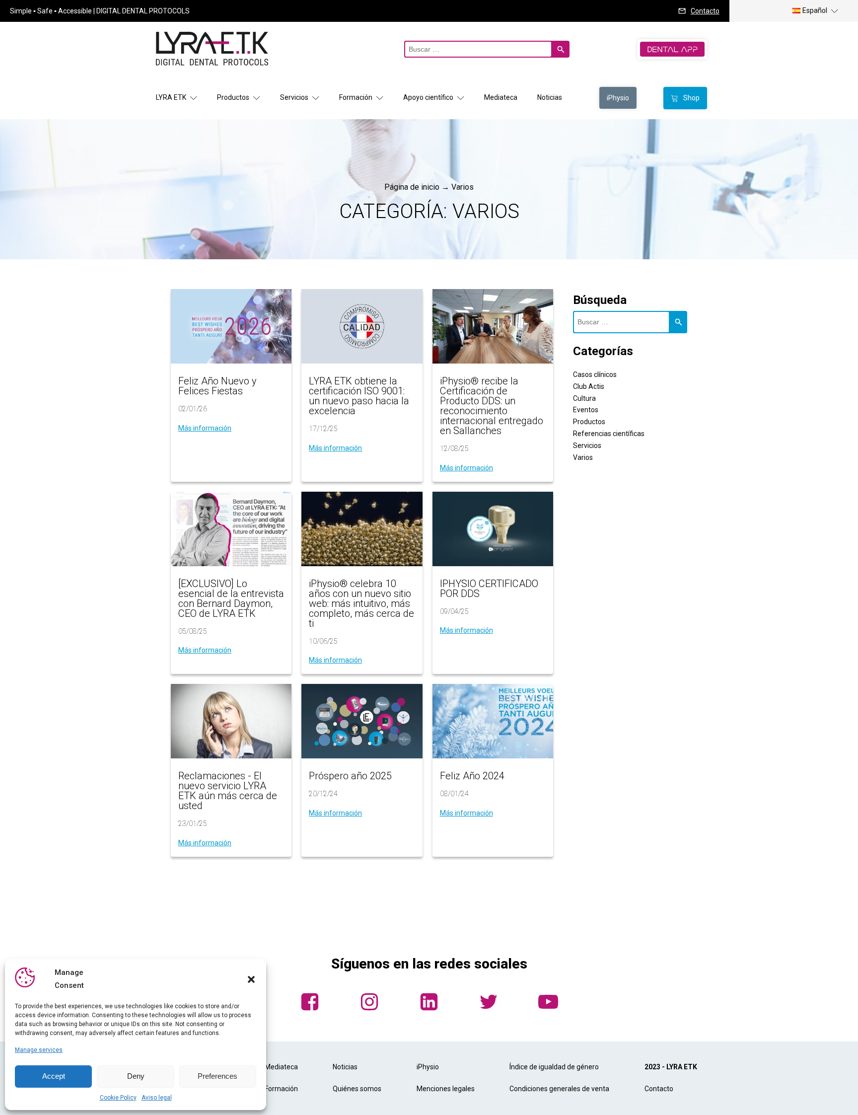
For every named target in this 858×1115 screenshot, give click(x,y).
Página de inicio (411, 187)
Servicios (294, 97)
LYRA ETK (171, 97)
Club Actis (588, 386)
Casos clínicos (595, 374)
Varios (583, 457)
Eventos (585, 410)
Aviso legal (157, 1097)
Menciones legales (446, 1089)
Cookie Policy (118, 1097)
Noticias (549, 97)
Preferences (217, 1076)
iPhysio (428, 1067)
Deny (135, 1076)
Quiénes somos (357, 1089)
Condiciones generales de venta (559, 1089)
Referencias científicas (608, 434)
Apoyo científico (428, 97)
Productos (233, 97)
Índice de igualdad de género (554, 1067)
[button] (251, 979)
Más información (204, 428)
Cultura (584, 398)
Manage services (39, 1049)
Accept (53, 1076)
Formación (355, 97)
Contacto (705, 10)
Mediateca (500, 97)
